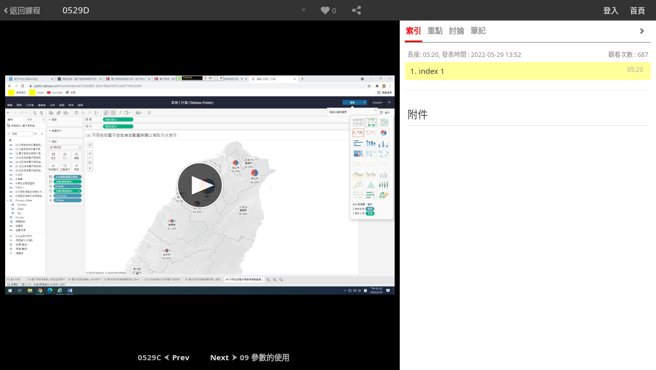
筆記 (478, 30)
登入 (611, 10)
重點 (435, 30)
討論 (456, 30)
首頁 (637, 10)
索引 (413, 30)
